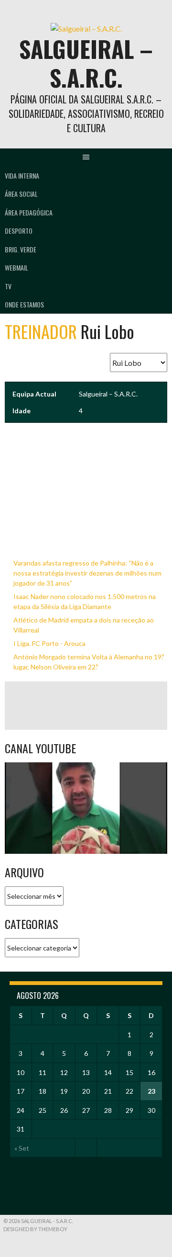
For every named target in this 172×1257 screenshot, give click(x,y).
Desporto (18, 231)
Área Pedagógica (29, 212)
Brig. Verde (20, 249)
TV (8, 286)
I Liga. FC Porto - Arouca (49, 643)
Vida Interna (22, 175)
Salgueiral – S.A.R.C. (86, 63)
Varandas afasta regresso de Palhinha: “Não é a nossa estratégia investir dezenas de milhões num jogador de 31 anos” (87, 573)
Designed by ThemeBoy (35, 1229)
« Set (21, 1148)
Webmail (16, 267)
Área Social (21, 194)
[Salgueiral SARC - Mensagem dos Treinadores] (86, 808)
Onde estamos (24, 304)
